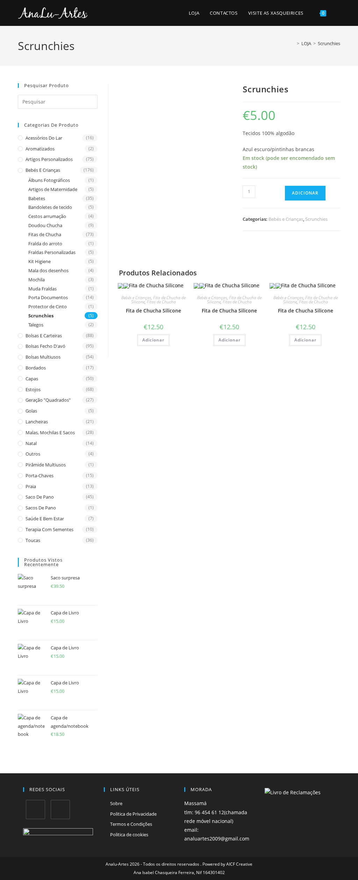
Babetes (36, 198)
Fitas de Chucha (44, 234)
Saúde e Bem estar (45, 518)
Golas (31, 411)
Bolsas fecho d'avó (45, 346)
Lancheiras (37, 421)
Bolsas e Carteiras (44, 335)
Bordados (36, 368)
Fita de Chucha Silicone (153, 310)
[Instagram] (60, 809)
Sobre (116, 803)
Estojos (33, 389)
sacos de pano (41, 508)
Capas (32, 378)
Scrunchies (329, 43)
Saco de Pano (40, 497)
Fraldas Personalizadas (52, 252)
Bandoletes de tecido (50, 207)
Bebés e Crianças (43, 170)
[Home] (293, 43)
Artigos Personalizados (49, 159)
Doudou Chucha (45, 225)
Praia (31, 486)
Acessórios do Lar (44, 138)
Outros (33, 454)
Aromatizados (40, 149)
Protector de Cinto (47, 306)
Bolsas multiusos (43, 357)
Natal (31, 443)
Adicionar (305, 193)
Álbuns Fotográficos (49, 180)
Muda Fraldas (42, 289)
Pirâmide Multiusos (46, 465)
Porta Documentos (48, 297)
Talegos (35, 325)
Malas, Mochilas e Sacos (50, 432)
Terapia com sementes (49, 529)
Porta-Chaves (39, 475)
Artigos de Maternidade (52, 189)
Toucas (33, 540)
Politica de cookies (129, 834)
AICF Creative (239, 864)
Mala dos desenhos (48, 270)
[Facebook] (35, 809)
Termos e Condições (131, 824)
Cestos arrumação (47, 216)
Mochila (36, 279)
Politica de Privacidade (133, 814)
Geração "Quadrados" (48, 400)
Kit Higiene (39, 261)
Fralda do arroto (45, 243)
